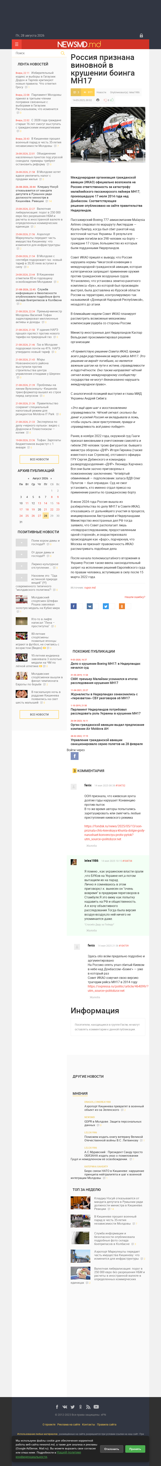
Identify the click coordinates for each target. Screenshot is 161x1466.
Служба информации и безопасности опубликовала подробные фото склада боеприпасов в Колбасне (39, 296)
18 (27, 509)
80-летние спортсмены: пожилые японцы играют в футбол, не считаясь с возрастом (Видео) (37, 641)
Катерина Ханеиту (96, 1166)
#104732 (120, 785)
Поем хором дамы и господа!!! (45, 542)
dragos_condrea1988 (97, 1101)
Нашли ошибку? (135, 597)
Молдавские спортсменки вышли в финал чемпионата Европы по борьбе (39, 679)
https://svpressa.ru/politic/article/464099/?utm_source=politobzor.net (118, 988)
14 (45, 503)
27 (39, 516)
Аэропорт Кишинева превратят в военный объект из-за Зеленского (114, 1108)
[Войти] (141, 35)
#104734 (127, 860)
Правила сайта (106, 1424)
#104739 (124, 945)
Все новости (39, 459)
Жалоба (91, 845)
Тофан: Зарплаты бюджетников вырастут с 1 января (38, 443)
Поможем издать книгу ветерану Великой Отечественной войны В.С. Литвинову (114, 1138)
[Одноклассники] (80, 1407)
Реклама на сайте (68, 1424)
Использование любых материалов (37, 1433)
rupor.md (90, 587)
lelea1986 (134, 92)
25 (27, 516)
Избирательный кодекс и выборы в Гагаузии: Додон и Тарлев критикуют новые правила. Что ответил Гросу (36, 80)
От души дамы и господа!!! (42, 554)
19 (33, 509)
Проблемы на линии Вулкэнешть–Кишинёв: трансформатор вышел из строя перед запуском (38, 390)
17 (21, 509)
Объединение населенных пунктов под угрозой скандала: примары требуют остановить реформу (39, 158)
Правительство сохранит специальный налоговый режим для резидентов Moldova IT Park (38, 408)
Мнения (80, 1093)
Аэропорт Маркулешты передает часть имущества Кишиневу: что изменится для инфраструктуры (38, 241)
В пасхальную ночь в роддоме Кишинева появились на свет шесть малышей (38, 697)
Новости (101, 92)
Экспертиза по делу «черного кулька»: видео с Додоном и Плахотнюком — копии (38, 427)
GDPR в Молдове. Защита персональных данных (112, 1123)
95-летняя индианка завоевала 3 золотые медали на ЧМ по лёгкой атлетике (39, 660)
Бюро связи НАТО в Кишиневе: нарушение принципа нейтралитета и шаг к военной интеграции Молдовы (107, 1174)
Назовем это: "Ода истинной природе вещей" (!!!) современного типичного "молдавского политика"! (37, 583)
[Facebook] (57, 1407)
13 (39, 503)
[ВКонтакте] (65, 1407)
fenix (87, 785)
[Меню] (17, 44)
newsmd (89, 1117)
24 (21, 516)
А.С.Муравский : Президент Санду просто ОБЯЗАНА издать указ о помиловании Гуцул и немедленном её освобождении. (107, 1155)
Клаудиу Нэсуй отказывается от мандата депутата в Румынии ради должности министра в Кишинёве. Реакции (37, 194)
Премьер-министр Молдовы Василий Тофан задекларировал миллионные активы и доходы (39, 316)
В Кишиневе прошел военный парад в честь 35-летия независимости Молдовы (38, 142)
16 (57, 503)
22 (51, 509)
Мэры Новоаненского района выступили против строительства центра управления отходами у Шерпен (38, 368)
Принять (135, 1449)
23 (57, 509)
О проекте (49, 1424)
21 (45, 509)
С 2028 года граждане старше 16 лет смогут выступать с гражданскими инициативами (38, 125)
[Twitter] (73, 1407)
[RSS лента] (88, 1407)
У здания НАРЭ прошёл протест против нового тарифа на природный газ (38, 333)
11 (27, 503)
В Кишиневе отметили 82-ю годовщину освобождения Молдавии (37, 278)
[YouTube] (96, 1407)
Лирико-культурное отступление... (44, 565)
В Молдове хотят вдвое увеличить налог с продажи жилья (38, 175)
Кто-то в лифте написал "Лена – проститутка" (43, 622)
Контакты (88, 1424)
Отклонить (111, 1449)
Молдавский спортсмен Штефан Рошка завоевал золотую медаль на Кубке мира (38, 604)
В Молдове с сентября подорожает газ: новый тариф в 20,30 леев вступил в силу (39, 261)
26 (33, 516)
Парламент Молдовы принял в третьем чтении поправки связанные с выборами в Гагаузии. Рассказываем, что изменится (38, 103)
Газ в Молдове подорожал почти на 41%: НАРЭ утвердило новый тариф (38, 348)
